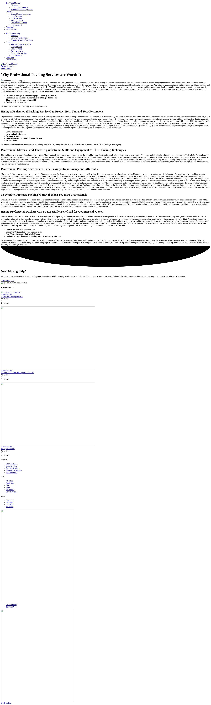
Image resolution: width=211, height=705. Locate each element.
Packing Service (17, 20)
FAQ (8, 487)
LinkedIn (9, 504)
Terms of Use (11, 607)
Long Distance (16, 16)
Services (9, 12)
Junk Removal (16, 25)
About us (14, 5)
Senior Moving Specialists (21, 14)
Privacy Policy (11, 605)
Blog (8, 485)
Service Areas (11, 29)
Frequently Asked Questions (22, 10)
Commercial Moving (19, 23)
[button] (7, 66)
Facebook (9, 502)
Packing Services (12, 468)
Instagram (9, 500)
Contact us (10, 27)
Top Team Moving (13, 3)
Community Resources (19, 7)
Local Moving (16, 18)
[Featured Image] (11, 292)
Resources (10, 490)
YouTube (9, 507)
